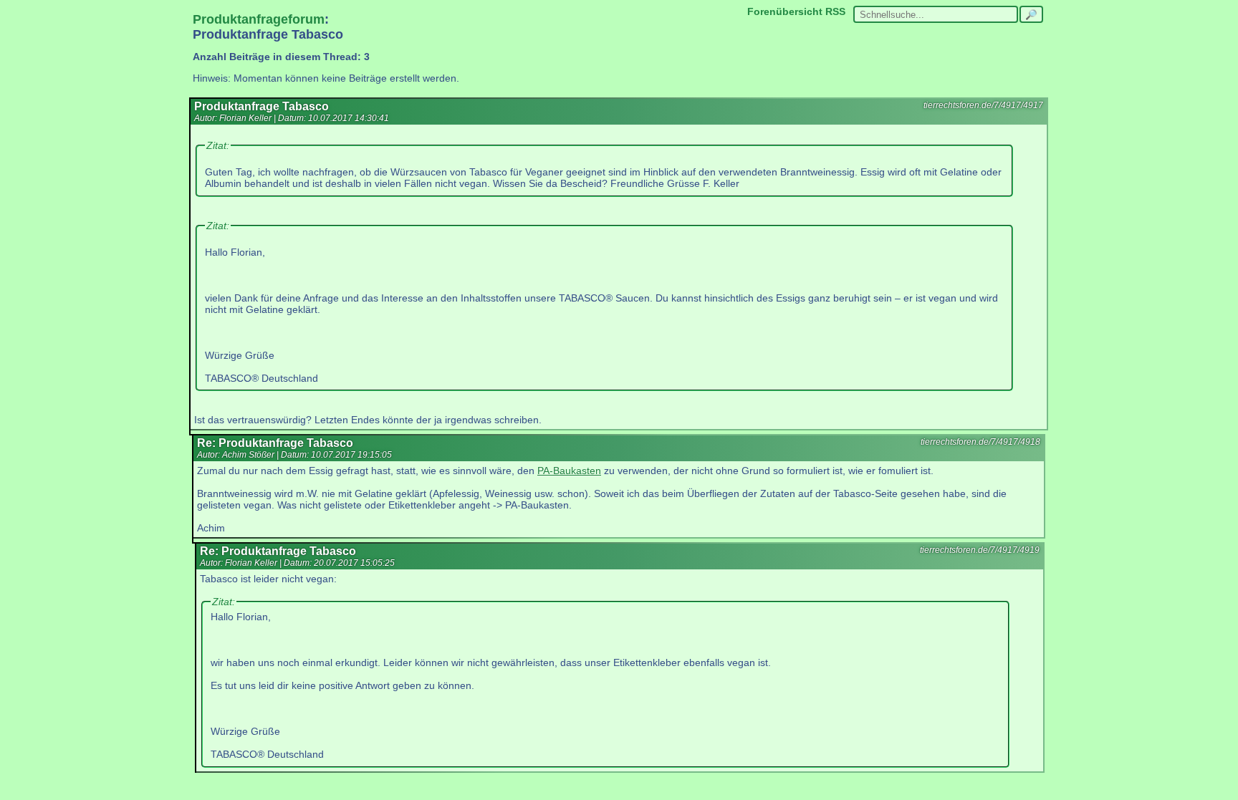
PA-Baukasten (569, 470)
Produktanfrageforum (259, 19)
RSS (835, 11)
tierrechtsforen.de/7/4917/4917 (983, 105)
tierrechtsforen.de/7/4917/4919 (980, 550)
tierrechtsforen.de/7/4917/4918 (980, 442)
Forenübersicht (784, 11)
